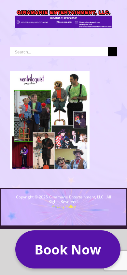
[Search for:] (59, 51)
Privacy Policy (63, 206)
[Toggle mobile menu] (114, 34)
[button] (67, 249)
